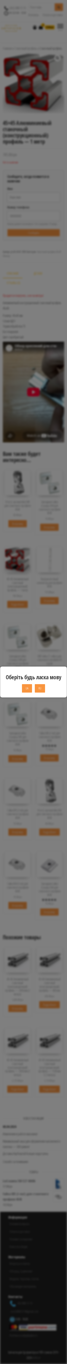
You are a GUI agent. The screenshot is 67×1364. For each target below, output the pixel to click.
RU (40, 688)
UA (27, 688)
